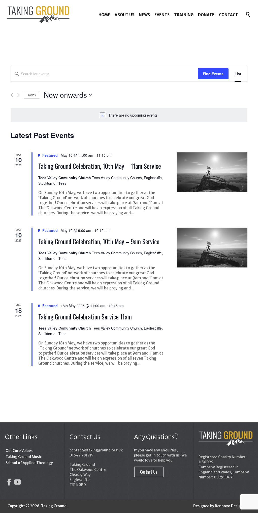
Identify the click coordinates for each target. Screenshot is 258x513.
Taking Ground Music (24, 456)
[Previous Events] (12, 95)
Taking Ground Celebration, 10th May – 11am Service (99, 166)
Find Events (213, 73)
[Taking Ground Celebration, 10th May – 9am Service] (212, 247)
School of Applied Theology (29, 463)
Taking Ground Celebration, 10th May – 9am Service (98, 241)
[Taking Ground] (38, 14)
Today (32, 95)
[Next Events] (18, 95)
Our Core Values (19, 450)
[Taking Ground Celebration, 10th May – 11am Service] (212, 172)
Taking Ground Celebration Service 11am (85, 316)
